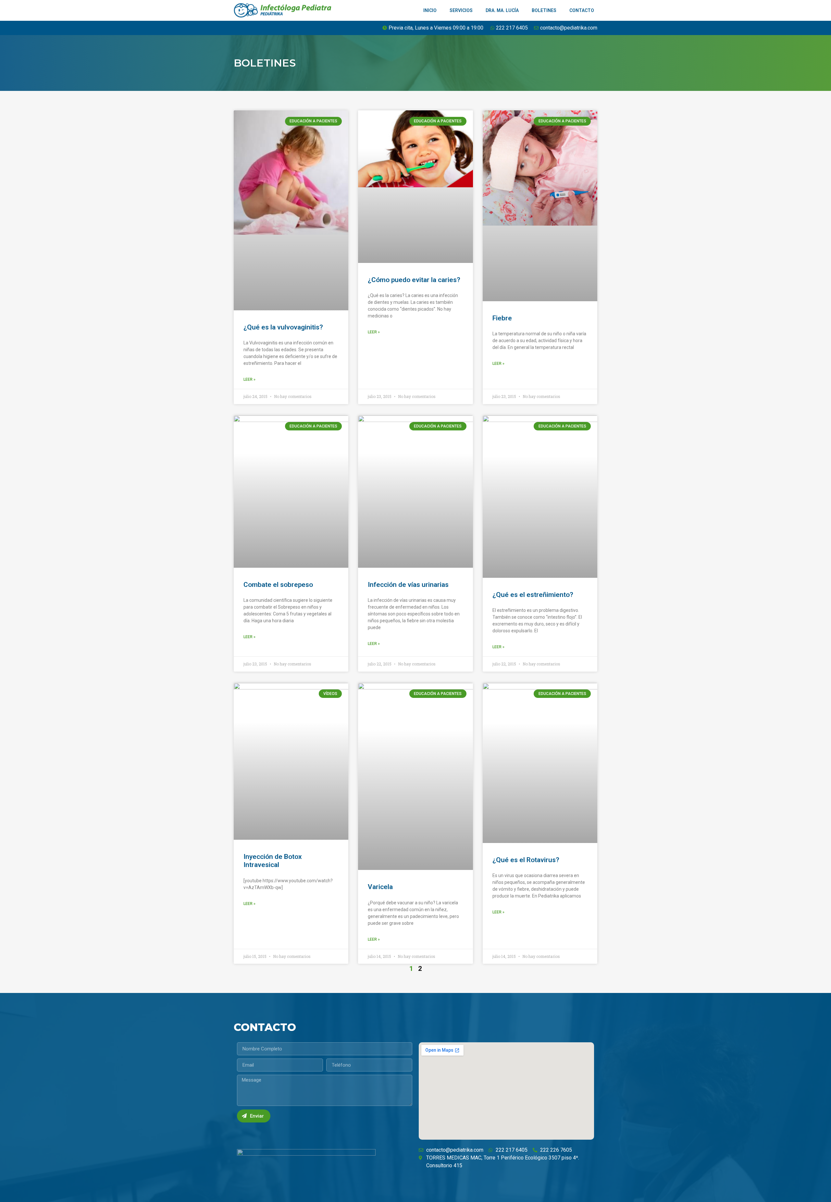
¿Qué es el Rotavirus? (525, 860)
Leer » (249, 379)
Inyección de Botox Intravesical (272, 861)
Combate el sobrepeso (278, 585)
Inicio (430, 10)
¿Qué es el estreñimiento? (532, 595)
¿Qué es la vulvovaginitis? (283, 327)
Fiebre (502, 318)
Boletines (544, 10)
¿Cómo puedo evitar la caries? (414, 280)
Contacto (581, 10)
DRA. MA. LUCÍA (502, 10)
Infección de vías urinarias (408, 585)
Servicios (461, 10)
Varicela (380, 887)
